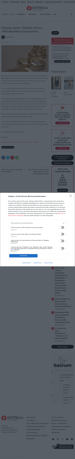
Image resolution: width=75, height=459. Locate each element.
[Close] (71, 196)
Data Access (37, 262)
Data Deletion (26, 262)
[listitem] (37, 223)
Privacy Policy (48, 262)
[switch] (61, 227)
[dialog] (37, 229)
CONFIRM (23, 255)
